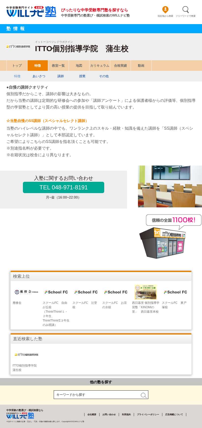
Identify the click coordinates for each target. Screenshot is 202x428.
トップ (17, 65)
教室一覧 (58, 65)
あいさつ (39, 76)
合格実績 (120, 65)
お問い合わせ (109, 414)
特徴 (37, 65)
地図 (79, 65)
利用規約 (126, 414)
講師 (60, 76)
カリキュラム (99, 65)
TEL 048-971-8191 (63, 187)
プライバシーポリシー (148, 414)
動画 (141, 65)
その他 (104, 76)
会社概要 (91, 414)
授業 (82, 76)
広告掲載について (174, 414)
